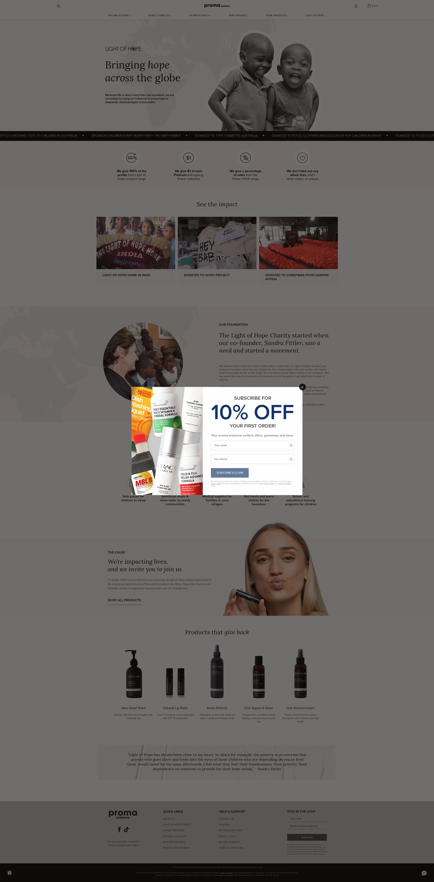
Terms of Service (284, 483)
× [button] (302, 387)
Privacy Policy (269, 483)
